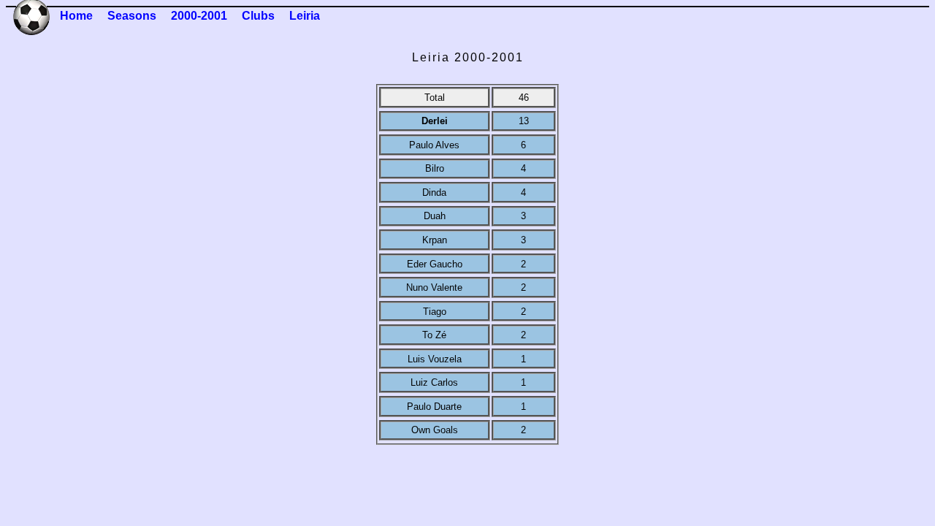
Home (76, 15)
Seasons (131, 15)
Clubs (258, 15)
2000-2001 (199, 15)
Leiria (304, 15)
